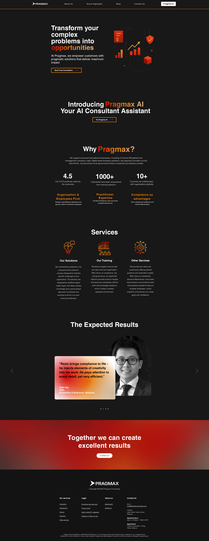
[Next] (197, 371)
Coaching (63, 516)
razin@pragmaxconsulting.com (137, 506)
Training (62, 512)
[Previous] (12, 371)
